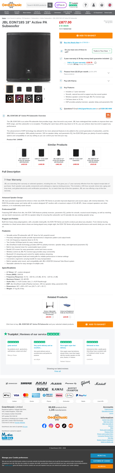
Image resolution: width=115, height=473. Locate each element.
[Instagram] (51, 427)
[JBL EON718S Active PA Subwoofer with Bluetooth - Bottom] (19, 89)
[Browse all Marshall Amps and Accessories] (102, 383)
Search (50, 5)
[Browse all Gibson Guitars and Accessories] (87, 383)
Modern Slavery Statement (105, 440)
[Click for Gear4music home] (12, 5)
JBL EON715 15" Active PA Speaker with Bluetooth (93, 160)
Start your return (108, 422)
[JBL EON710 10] (19, 99)
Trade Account (108, 409)
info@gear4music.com (87, 109)
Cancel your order (107, 420)
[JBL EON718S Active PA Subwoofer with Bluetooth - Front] (29, 57)
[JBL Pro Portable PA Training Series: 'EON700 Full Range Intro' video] (29, 99)
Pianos (49, 401)
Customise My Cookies (101, 461)
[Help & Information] (86, 5)
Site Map (110, 438)
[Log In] (94, 5)
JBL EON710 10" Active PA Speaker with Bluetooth (24, 160)
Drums (32, 401)
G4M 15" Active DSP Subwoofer (41, 159)
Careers (110, 426)
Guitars (14, 401)
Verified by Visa (93, 395)
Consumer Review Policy (105, 436)
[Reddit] (71, 427)
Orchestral (66, 401)
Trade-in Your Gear (101, 51)
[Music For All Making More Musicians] (7, 436)
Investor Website (20, 422)
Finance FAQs (109, 432)
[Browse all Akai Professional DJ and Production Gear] (42, 383)
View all (57, 371)
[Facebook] (44, 427)
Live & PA (100, 401)
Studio (83, 401)
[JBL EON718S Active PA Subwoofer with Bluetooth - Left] (38, 89)
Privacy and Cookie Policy (105, 434)
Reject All (102, 455)
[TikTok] (64, 427)
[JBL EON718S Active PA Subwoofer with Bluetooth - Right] (29, 89)
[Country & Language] (110, 5)
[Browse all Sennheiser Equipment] (13, 383)
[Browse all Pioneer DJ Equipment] (72, 383)
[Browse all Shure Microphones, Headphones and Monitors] (27, 383)
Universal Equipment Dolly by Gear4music (67, 312)
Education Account (107, 411)
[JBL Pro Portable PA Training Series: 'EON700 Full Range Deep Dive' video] (38, 99)
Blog (111, 428)
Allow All (102, 466)
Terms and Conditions (106, 430)
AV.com (25, 426)
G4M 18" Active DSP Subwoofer (76, 159)
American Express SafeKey (104, 395)
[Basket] (102, 5)
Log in (111, 413)
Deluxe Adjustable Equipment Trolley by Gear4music (49, 312)
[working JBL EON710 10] (10, 99)
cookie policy (9, 465)
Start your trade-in (107, 424)
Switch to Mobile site (107, 442)
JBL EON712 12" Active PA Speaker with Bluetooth (59, 160)
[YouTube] (57, 427)
